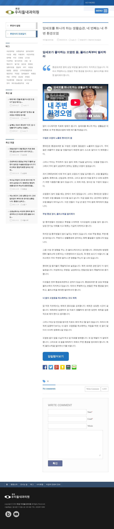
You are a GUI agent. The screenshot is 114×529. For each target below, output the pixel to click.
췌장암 (30, 64)
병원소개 (14, 484)
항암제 (18, 67)
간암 (26, 61)
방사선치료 (18, 61)
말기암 (17, 64)
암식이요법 (28, 80)
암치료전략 (30, 51)
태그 (32, 484)
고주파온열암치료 (26, 70)
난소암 (27, 57)
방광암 (9, 70)
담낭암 (20, 77)
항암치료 (10, 73)
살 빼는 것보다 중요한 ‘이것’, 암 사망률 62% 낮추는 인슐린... (22, 126)
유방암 (27, 77)
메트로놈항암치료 (18, 83)
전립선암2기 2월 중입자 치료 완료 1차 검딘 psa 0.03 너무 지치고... (22, 150)
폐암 (14, 54)
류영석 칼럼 (15, 25)
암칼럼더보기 (56, 356)
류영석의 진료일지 (94, 40)
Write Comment (92, 389)
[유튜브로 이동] (16, 519)
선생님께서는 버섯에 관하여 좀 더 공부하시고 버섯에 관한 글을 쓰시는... (22, 214)
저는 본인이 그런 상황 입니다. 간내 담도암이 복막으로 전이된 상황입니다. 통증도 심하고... (22, 198)
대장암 (30, 67)
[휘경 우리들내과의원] (22, 11)
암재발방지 (25, 73)
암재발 (9, 57)
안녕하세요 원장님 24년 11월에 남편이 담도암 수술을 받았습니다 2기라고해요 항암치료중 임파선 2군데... (23, 166)
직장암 (17, 73)
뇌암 (27, 83)
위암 (8, 77)
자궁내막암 (30, 54)
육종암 (33, 73)
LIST (104, 389)
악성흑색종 (10, 80)
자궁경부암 (10, 51)
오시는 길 (23, 484)
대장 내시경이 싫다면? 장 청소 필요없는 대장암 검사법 (22, 113)
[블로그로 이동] (8, 519)
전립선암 (19, 80)
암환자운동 (10, 67)
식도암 (9, 54)
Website (90, 426)
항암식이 (10, 64)
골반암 (15, 70)
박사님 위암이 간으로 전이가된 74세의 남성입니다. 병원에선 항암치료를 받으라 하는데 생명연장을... (22, 183)
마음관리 (21, 54)
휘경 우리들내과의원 (24, 504)
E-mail (90, 419)
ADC (24, 67)
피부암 (14, 77)
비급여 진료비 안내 (53, 484)
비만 (14, 57)
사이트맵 (40, 484)
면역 (8, 83)
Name (90, 412)
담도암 (23, 64)
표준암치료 (20, 51)
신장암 (20, 57)
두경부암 (10, 61)
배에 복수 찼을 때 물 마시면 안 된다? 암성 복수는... (22, 100)
